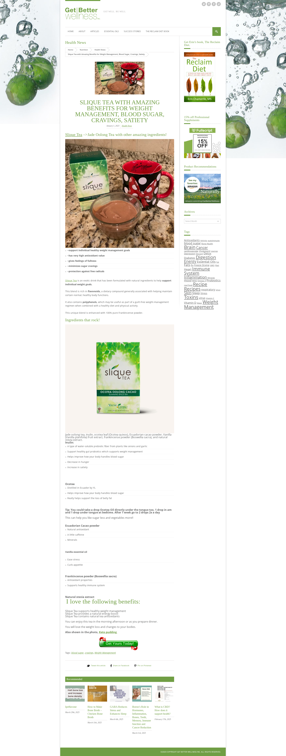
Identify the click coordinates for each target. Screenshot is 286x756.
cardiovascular (191, 251)
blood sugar (77, 652)
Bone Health (207, 243)
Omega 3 (201, 280)
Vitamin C (210, 298)
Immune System (197, 271)
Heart (187, 269)
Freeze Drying (201, 265)
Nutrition (84, 49)
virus (202, 298)
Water (199, 303)
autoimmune (214, 240)
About (82, 31)
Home (71, 31)
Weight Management (105, 652)
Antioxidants (192, 240)
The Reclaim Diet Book (157, 31)
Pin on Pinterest (144, 665)
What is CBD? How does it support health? (162, 710)
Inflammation (195, 277)
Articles (94, 31)
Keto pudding (108, 632)
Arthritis (203, 240)
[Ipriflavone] (75, 700)
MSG (194, 280)
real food (188, 285)
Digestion (206, 257)
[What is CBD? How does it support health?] (164, 700)
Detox (207, 253)
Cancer (202, 247)
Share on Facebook (121, 665)
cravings (89, 652)
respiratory (208, 289)
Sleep (196, 293)
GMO (212, 265)
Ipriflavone (71, 706)
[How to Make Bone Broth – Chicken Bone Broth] (97, 700)
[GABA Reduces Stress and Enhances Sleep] (119, 700)
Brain (189, 247)
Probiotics (214, 280)
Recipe (200, 284)
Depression (189, 253)
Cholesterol (204, 251)
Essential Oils (111, 31)
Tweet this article (98, 665)
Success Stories (132, 31)
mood (187, 280)
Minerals (211, 278)
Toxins (191, 297)
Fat (217, 262)
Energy (190, 261)
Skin (187, 292)
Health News (75, 42)
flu (192, 265)
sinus (218, 290)
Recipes (192, 289)
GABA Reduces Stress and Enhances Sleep (118, 710)
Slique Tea (73, 134)
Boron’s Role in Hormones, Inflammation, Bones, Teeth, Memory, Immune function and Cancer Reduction (141, 717)
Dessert (199, 253)
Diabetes (189, 258)
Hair (217, 265)
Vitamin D (190, 303)
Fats (187, 265)
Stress (203, 293)
